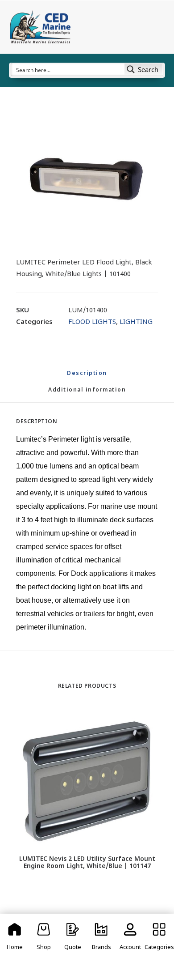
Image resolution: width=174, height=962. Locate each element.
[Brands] (101, 938)
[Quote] (72, 938)
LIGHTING (136, 322)
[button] (87, 176)
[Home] (14, 938)
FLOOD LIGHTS (92, 322)
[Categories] (159, 938)
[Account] (130, 938)
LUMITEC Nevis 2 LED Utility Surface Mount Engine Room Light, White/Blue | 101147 (87, 863)
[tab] (87, 394)
